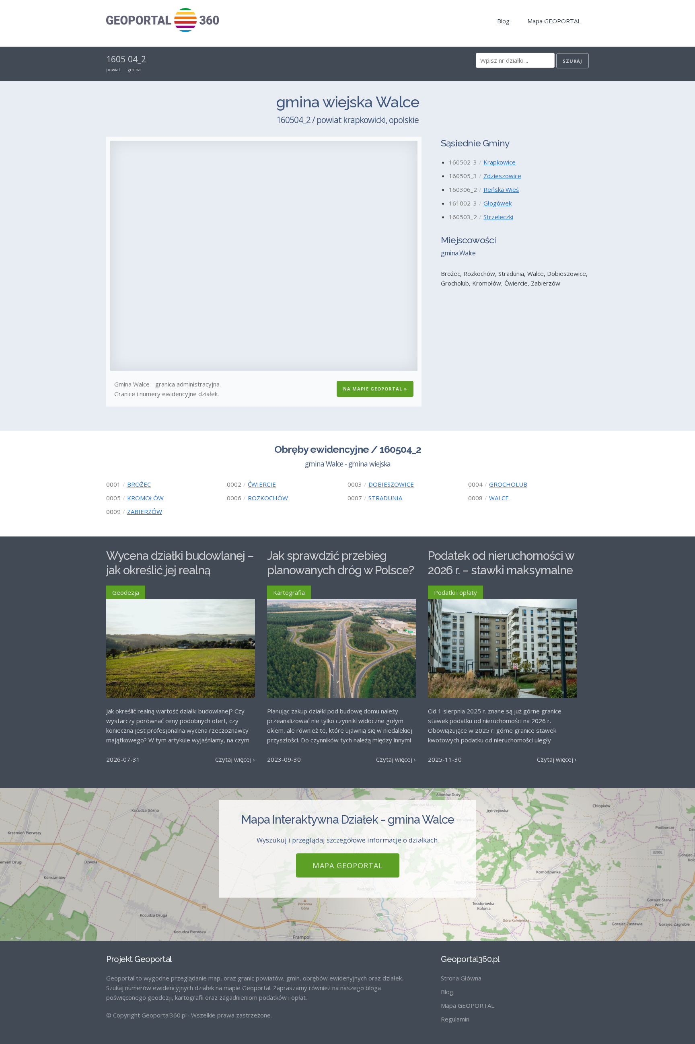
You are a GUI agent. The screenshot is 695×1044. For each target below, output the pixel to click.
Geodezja (125, 592)
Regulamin (455, 1019)
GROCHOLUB (508, 484)
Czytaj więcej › (235, 759)
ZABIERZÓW (144, 512)
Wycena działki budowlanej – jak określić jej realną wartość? (180, 570)
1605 (115, 59)
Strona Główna (461, 978)
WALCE (499, 498)
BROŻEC (139, 484)
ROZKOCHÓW (268, 498)
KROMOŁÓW (145, 498)
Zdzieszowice (502, 176)
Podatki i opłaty (455, 592)
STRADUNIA (385, 498)
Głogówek (497, 203)
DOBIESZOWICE (391, 484)
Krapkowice (499, 162)
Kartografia (289, 592)
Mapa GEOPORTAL (554, 21)
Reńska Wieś (501, 189)
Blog (503, 21)
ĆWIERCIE (262, 484)
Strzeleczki (498, 217)
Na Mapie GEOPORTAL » (375, 389)
